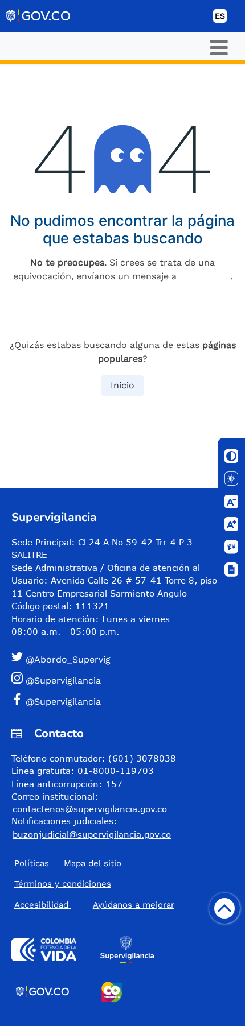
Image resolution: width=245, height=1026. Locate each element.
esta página (204, 276)
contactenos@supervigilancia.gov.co (90, 809)
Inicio (122, 385)
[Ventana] (231, 569)
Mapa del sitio (92, 863)
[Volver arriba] (224, 908)
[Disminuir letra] (231, 501)
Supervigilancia (54, 517)
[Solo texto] (231, 479)
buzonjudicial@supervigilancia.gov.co (92, 834)
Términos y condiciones (62, 884)
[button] (117, 659)
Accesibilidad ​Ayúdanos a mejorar (94, 905)
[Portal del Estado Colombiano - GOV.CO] (38, 15)
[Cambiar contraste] (231, 456)
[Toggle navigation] (219, 47)
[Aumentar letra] (231, 524)
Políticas (31, 863)
